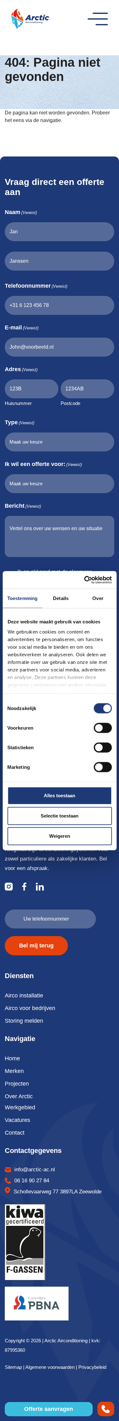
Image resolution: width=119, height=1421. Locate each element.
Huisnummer (18, 403)
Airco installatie (24, 995)
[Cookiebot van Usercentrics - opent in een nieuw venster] (85, 580)
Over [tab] (97, 598)
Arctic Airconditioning (66, 1340)
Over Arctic (19, 1096)
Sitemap (13, 1367)
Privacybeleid (92, 1367)
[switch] (103, 728)
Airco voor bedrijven (30, 1008)
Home (12, 1058)
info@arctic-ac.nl (34, 1170)
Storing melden (24, 1021)
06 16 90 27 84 (31, 1181)
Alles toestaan (59, 795)
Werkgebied (20, 1107)
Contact (14, 1133)
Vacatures (17, 1120)
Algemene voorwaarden (50, 1367)
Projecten (17, 1084)
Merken (14, 1071)
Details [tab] (61, 598)
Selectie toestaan (59, 815)
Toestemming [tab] (22, 598)
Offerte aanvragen (48, 1409)
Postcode (70, 403)
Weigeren (59, 836)
